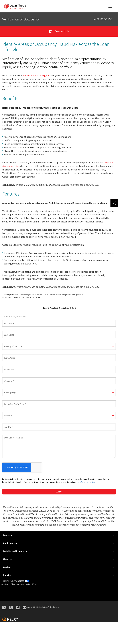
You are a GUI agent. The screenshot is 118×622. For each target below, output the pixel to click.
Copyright (30, 607)
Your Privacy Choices (14, 580)
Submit (59, 491)
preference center (86, 482)
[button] (59, 346)
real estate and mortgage (35, 75)
